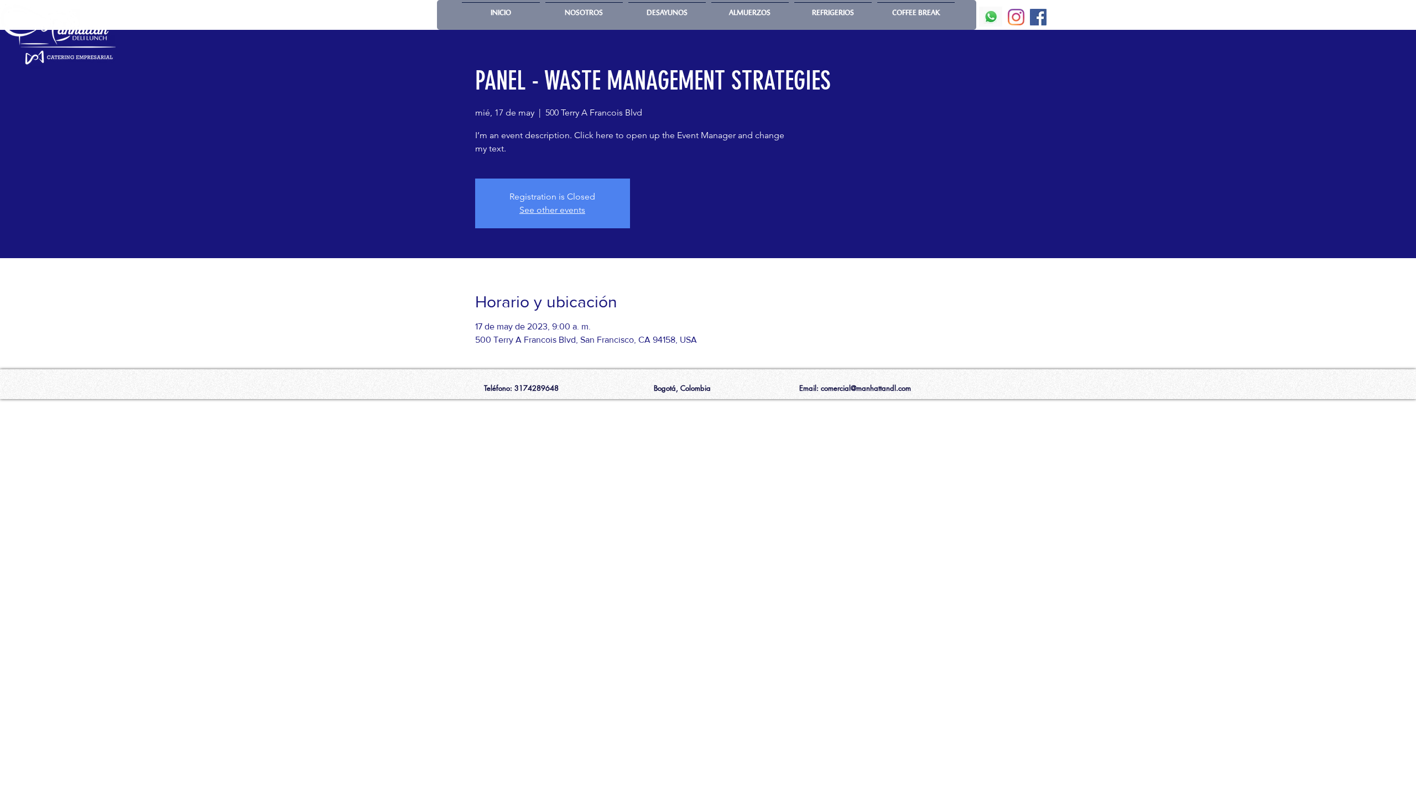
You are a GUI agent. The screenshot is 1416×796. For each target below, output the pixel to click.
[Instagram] (1016, 17)
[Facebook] (1038, 17)
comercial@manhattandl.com (866, 388)
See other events (552, 210)
